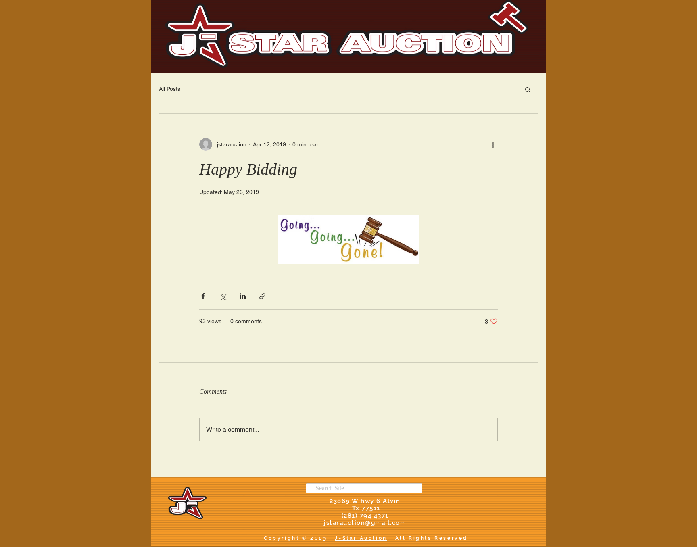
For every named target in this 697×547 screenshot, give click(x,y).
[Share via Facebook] (203, 296)
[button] (528, 89)
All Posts (169, 89)
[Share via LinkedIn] (242, 296)
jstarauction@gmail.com (365, 522)
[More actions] (493, 144)
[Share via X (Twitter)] (223, 296)
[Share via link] (262, 296)
